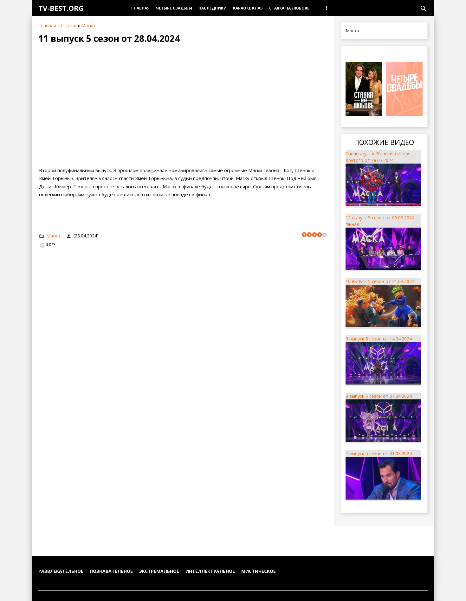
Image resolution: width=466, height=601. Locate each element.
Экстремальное (159, 571)
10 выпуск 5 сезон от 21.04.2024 (380, 281)
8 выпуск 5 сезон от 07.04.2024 (379, 396)
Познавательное (111, 571)
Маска (88, 26)
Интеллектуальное (210, 571)
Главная (47, 26)
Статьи (68, 26)
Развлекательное (60, 571)
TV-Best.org (61, 8)
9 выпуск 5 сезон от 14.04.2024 (379, 339)
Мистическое (258, 571)
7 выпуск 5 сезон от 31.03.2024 (379, 453)
